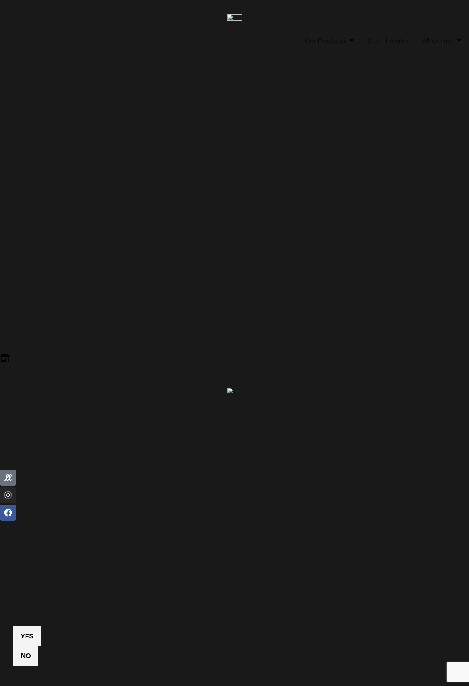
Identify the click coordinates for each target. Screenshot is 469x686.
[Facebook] (8, 513)
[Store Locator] (234, 365)
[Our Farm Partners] (234, 166)
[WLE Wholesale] (234, 188)
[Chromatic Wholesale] (234, 209)
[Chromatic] (234, 320)
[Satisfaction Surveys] (234, 231)
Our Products (325, 40)
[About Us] (234, 144)
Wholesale (436, 40)
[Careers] (234, 253)
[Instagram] (8, 495)
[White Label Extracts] (234, 298)
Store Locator (388, 40)
